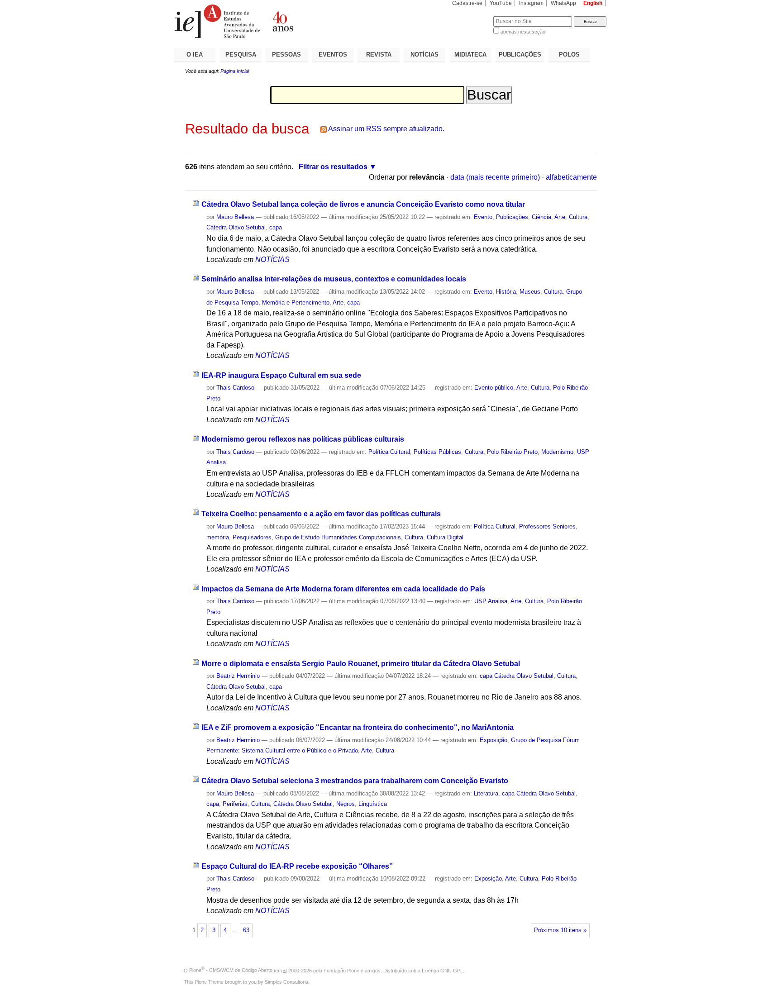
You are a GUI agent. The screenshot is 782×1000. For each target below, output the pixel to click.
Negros (345, 803)
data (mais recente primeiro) (495, 177)
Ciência (541, 217)
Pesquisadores (252, 537)
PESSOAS (286, 54)
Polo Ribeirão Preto (512, 451)
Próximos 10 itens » (560, 930)
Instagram (531, 3)
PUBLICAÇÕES (520, 54)
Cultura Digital (445, 537)
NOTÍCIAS (424, 54)
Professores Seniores (547, 526)
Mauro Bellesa (235, 217)
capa (275, 227)
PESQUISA (240, 54)
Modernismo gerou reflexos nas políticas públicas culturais (302, 439)
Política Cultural (389, 451)
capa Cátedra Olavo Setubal (516, 675)
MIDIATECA (470, 54)
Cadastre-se (467, 3)
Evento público (493, 387)
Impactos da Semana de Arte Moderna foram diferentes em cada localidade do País (343, 589)
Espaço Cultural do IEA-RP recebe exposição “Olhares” (297, 866)
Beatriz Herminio (238, 675)
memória (217, 537)
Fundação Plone (341, 970)
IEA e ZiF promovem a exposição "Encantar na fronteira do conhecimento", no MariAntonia (357, 727)
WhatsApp (563, 3)
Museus (530, 291)
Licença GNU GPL (442, 970)
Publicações (512, 217)
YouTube (501, 3)
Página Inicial (234, 71)
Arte (559, 217)
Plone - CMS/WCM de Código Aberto (230, 970)
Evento (483, 217)
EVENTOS (333, 54)
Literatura (486, 793)
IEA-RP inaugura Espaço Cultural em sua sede (281, 375)
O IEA (194, 54)
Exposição (493, 740)
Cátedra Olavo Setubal (236, 227)
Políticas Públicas (437, 451)
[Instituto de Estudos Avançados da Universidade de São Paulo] (282, 21)
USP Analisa (490, 601)
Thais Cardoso (235, 387)
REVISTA (378, 54)
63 (246, 930)
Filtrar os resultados (333, 167)
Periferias (235, 803)
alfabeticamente (571, 177)
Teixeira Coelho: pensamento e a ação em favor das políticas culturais (321, 514)
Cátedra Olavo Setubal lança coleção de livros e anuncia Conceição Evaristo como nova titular (363, 204)
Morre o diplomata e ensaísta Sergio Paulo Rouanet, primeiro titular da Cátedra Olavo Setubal (360, 663)
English (592, 3)
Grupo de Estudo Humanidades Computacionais (338, 537)
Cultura (578, 217)
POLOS (569, 54)
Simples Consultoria (286, 982)
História (506, 291)
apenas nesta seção (523, 31)
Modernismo (557, 451)
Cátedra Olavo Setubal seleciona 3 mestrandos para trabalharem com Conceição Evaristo (354, 781)
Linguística (372, 803)
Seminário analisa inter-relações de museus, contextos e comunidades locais (333, 279)
